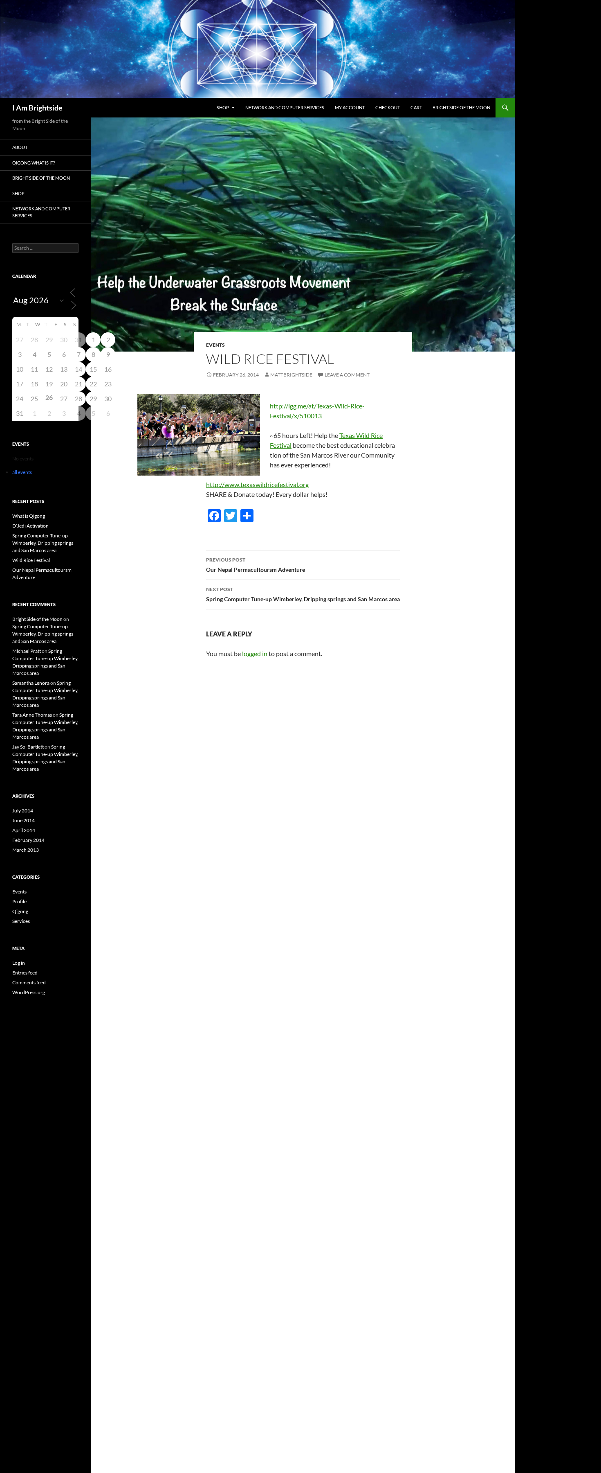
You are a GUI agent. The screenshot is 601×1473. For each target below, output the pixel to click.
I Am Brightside (37, 107)
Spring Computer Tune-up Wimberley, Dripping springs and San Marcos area (303, 594)
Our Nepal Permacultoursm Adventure (255, 565)
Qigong (20, 911)
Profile (19, 901)
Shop (223, 107)
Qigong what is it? (33, 162)
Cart (416, 107)
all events (22, 472)
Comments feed (29, 982)
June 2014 (23, 820)
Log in (18, 963)
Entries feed (25, 973)
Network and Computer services (284, 107)
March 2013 (25, 850)
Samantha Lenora (30, 683)
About (19, 147)
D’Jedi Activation (30, 526)
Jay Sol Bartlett (28, 747)
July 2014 (22, 811)
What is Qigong (28, 516)
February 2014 (28, 840)
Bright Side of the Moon (461, 107)
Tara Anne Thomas (32, 715)
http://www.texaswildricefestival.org (257, 484)
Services (21, 921)
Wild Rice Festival (31, 560)
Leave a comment (347, 375)
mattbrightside (291, 375)
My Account (350, 107)
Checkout (387, 107)
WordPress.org (28, 992)
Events (215, 345)
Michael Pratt (26, 651)
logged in (254, 653)
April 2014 (23, 830)
